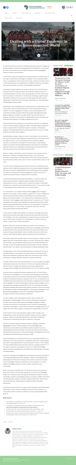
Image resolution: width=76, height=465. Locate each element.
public (36, 325)
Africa (5, 421)
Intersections (72, 1)
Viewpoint (37, 13)
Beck (44, 191)
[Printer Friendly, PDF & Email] (38, 55)
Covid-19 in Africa (26, 13)
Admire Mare (39, 49)
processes (14, 291)
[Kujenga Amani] (38, 7)
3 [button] (43, 199)
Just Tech (60, 1)
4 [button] (5, 216)
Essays (14, 13)
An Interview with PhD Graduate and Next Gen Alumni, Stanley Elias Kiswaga (63, 107)
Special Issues (8, 18)
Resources (19, 18)
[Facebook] (4, 7)
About (6, 13)
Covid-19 (10, 421)
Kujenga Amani (61, 178)
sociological (42, 70)
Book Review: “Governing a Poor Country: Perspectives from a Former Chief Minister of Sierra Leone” (62, 140)
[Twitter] (7, 7)
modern (17, 200)
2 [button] (25, 131)
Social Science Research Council (49, 1)
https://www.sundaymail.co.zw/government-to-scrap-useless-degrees (21, 407)
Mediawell (65, 1)
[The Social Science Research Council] (67, 7)
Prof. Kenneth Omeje (60, 146)
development (6, 325)
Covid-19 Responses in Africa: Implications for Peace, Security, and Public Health (63, 171)
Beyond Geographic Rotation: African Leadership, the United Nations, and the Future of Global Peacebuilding (63, 123)
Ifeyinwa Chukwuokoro (60, 98)
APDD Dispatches (49, 13)
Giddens (34, 191)
